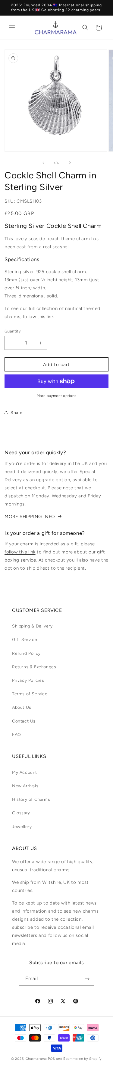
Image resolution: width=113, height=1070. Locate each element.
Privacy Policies (28, 680)
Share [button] (17, 412)
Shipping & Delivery (32, 626)
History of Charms (31, 799)
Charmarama (36, 1059)
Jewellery (22, 826)
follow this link (38, 316)
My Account (24, 772)
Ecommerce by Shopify (82, 1059)
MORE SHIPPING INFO (30, 516)
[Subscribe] (87, 979)
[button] (12, 27)
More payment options (57, 396)
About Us (21, 707)
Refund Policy (26, 653)
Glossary (21, 812)
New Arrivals (25, 785)
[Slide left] (43, 162)
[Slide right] (70, 162)
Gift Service (24, 639)
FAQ (16, 734)
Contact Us (24, 721)
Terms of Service (30, 693)
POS (51, 1059)
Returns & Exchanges (34, 666)
